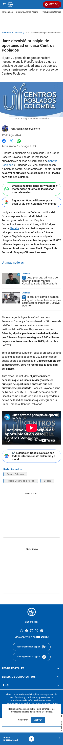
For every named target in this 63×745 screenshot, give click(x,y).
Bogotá (47, 481)
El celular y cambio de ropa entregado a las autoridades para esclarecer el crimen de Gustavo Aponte (41, 301)
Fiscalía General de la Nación (20, 481)
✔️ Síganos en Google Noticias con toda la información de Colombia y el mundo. (34, 456)
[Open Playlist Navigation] (59, 738)
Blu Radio (6, 33)
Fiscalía (14, 228)
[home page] (32, 612)
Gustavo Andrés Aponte (27, 12)
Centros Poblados (15, 474)
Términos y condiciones (26, 697)
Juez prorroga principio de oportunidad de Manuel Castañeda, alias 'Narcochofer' (40, 280)
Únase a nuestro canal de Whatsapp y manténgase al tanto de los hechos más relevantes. (34, 189)
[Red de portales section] (58, 668)
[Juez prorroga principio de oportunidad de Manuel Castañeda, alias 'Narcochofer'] (11, 278)
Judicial (18, 33)
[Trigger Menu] (5, 4)
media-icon (31, 739)
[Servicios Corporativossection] (58, 676)
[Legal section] (58, 685)
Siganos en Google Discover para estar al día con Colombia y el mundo (34, 202)
